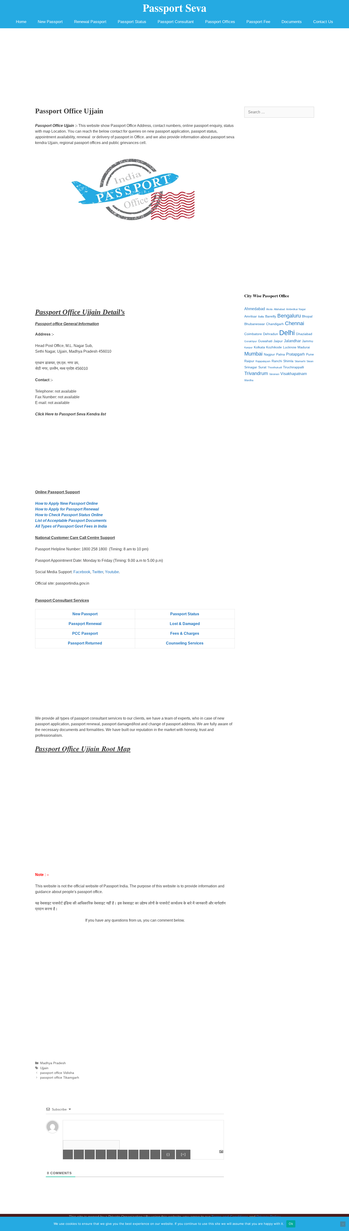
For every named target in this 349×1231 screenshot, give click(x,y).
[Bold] (68, 1154)
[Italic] (79, 1154)
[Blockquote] (133, 1154)
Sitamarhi (300, 361)
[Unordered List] (122, 1154)
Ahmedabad (254, 309)
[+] (183, 1154)
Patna (280, 354)
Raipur (249, 361)
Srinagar (250, 367)
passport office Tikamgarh (59, 1077)
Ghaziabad (304, 334)
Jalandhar (292, 341)
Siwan (310, 361)
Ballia (261, 316)
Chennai (294, 323)
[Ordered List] (112, 1154)
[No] (342, 1224)
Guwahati (265, 341)
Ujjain (44, 1068)
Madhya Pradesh (53, 1063)
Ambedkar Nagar (296, 309)
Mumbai (253, 354)
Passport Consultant (176, 21)
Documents (292, 21)
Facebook (81, 572)
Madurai (303, 347)
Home (21, 21)
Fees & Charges (184, 633)
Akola (269, 309)
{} (168, 1154)
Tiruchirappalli (293, 367)
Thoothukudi (275, 367)
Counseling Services (184, 643)
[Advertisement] (174, 64)
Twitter (97, 572)
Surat (262, 367)
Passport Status (132, 21)
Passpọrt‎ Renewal (85, 624)
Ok (291, 1224)
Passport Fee (258, 21)
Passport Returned (85, 643)
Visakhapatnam (293, 374)
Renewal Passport (90, 21)
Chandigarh (275, 324)
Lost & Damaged (185, 624)
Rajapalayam (262, 361)
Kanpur (248, 347)
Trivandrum (256, 373)
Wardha (248, 380)
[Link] (155, 1154)
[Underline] (90, 1154)
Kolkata (259, 347)
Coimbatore (253, 334)
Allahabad (279, 309)
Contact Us (323, 21)
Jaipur (278, 341)
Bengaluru (289, 316)
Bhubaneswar (254, 324)
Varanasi (274, 374)
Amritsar (250, 316)
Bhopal (307, 316)
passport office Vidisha (57, 1073)
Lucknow (289, 347)
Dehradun (270, 334)
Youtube (112, 572)
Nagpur (269, 354)
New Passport (50, 21)
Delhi (287, 333)
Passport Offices (220, 21)
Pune (310, 354)
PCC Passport (85, 633)
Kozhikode (274, 347)
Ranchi (277, 361)
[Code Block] (144, 1154)
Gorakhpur (250, 341)
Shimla (288, 361)
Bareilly (270, 316)
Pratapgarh (295, 354)
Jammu (307, 341)
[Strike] (101, 1154)
